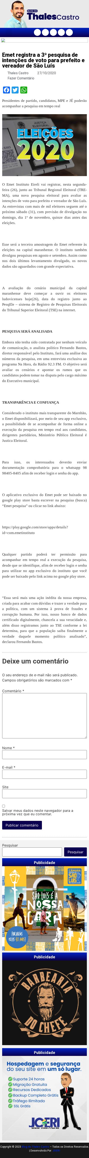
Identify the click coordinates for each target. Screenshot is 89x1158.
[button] (9, 32)
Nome (8, 748)
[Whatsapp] (69, 32)
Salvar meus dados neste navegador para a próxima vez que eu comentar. (37, 812)
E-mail (8, 767)
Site (5, 787)
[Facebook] (37, 32)
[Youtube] (61, 32)
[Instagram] (45, 32)
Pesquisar (10, 845)
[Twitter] (53, 32)
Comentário (13, 691)
